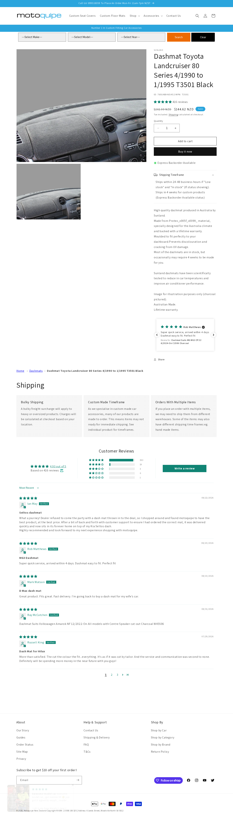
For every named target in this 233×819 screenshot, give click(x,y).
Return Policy (160, 752)
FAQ (86, 744)
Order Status (24, 744)
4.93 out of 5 (58, 466)
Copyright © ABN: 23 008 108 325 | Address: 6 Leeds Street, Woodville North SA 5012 (85, 810)
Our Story (22, 730)
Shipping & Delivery (97, 737)
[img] (28, 498)
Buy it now (185, 151)
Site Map (22, 752)
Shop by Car (159, 730)
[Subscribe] (78, 780)
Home (20, 371)
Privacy (21, 759)
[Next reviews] (213, 335)
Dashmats (36, 371)
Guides (20, 737)
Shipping (173, 114)
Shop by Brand (160, 744)
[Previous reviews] (157, 335)
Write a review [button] (185, 468)
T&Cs (87, 752)
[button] (134, 16)
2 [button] (112, 675)
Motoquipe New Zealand (35, 810)
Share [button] (161, 359)
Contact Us (91, 730)
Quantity (158, 121)
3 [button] (117, 675)
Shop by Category (162, 737)
